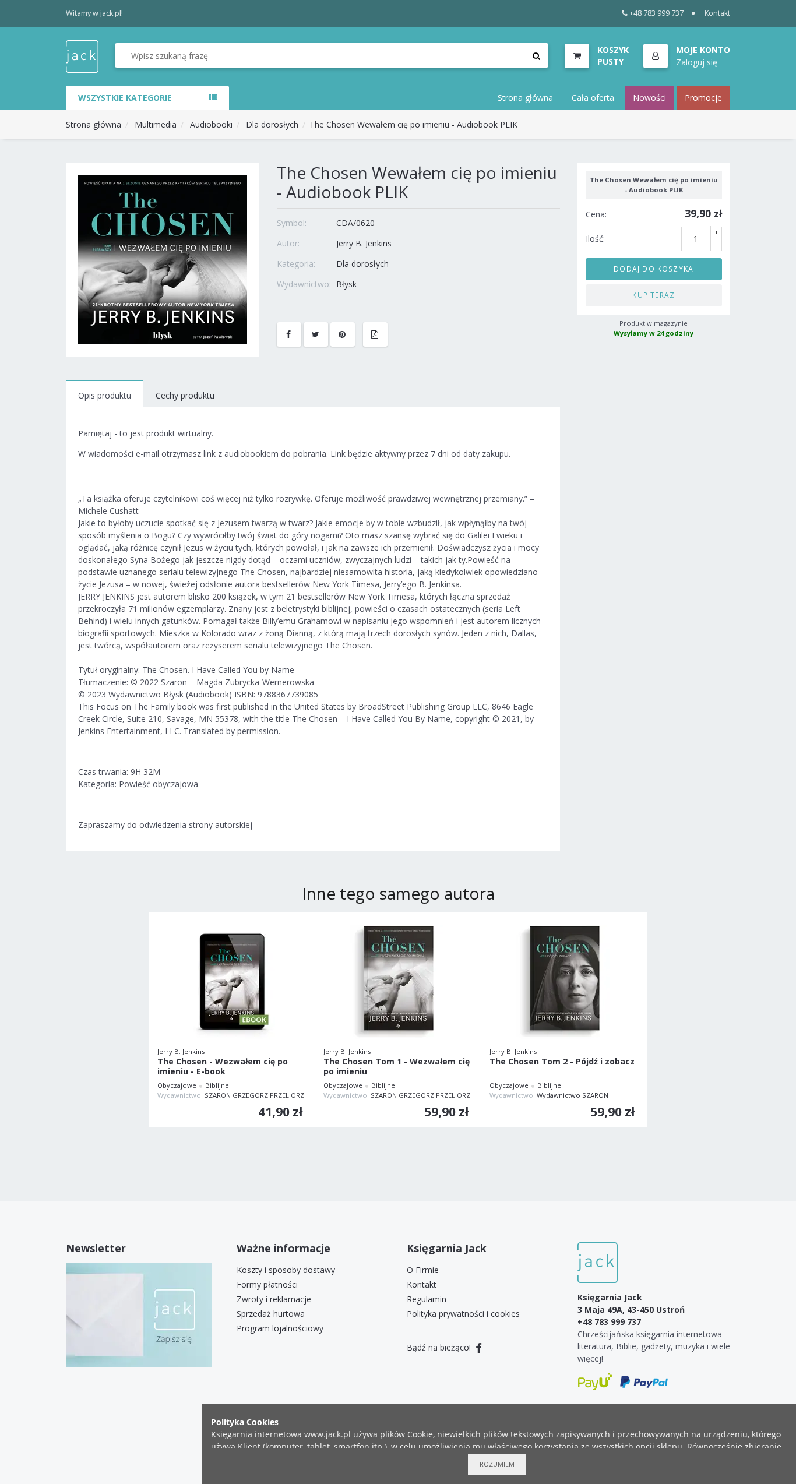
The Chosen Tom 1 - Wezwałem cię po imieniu (396, 1067)
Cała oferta (593, 97)
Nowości (649, 97)
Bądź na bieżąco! (440, 1347)
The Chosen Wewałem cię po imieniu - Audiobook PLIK (413, 124)
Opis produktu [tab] (104, 395)
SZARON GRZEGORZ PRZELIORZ (254, 1095)
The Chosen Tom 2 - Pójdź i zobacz (562, 1062)
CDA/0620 (355, 222)
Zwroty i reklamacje (274, 1299)
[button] (686, 56)
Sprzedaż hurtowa (271, 1313)
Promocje (703, 97)
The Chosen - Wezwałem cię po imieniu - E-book (222, 1067)
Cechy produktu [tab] (185, 395)
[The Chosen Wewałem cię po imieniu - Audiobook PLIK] (162, 259)
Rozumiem (497, 1464)
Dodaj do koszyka (653, 268)
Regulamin (426, 1299)
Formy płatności (267, 1284)
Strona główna (525, 97)
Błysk (346, 284)
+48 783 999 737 (656, 13)
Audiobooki (211, 124)
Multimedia (156, 124)
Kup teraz (653, 294)
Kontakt (717, 13)
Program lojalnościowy (280, 1328)
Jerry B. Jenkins (364, 243)
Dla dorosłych (272, 124)
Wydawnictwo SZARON (572, 1095)
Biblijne (217, 1085)
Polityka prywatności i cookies (463, 1313)
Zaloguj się (696, 61)
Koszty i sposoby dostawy (286, 1269)
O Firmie (423, 1269)
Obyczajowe (176, 1085)
